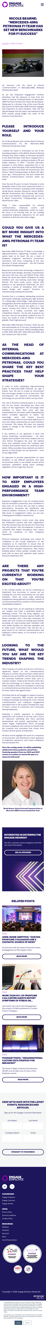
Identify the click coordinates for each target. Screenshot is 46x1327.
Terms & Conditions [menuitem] (9, 1215)
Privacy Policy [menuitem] (7, 1212)
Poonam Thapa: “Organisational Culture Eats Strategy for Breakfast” (22, 1060)
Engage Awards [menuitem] (7, 1204)
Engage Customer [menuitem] (8, 1200)
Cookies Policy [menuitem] (7, 1219)
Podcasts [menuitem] (5, 1230)
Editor (5, 44)
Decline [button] (27, 1323)
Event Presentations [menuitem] (9, 1240)
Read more (21, 956)
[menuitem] (23, 1194)
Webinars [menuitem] (5, 1227)
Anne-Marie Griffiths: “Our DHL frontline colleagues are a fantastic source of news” (21, 939)
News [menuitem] (4, 1237)
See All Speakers (23, 852)
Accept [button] (18, 1323)
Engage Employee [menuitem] (8, 1197)
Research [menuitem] (5, 1233)
